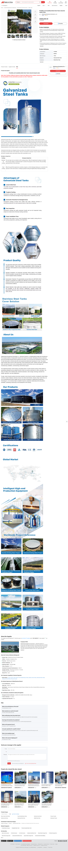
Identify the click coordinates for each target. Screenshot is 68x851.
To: (6, 751)
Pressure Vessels (14, 678)
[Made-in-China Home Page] (7, 2)
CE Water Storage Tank (53, 833)
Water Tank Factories (5, 833)
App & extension (54, 5)
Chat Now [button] (61, 23)
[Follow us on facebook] (58, 840)
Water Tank (30, 7)
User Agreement (40, 847)
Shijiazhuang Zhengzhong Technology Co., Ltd (49, 14)
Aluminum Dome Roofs (6, 678)
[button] (39, 2)
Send (9, 763)
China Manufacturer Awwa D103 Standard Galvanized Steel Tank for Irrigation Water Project (34, 785)
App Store (4, 840)
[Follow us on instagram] (61, 840)
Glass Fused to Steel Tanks (13, 677)
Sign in (66, 2)
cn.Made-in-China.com (44, 845)
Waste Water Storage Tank (42, 833)
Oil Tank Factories (14, 833)
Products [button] (18, 2)
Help (48, 5)
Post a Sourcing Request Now (30, 763)
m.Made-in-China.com (36, 845)
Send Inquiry (46, 23)
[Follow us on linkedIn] (66, 840)
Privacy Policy (50, 847)
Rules (66, 5)
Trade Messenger (18, 840)
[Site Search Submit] (43, 2)
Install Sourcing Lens (27, 840)
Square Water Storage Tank (28, 835)
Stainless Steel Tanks (32, 677)
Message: (5, 754)
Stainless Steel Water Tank (31, 833)
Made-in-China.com (29, 845)
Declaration (45, 847)
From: (6, 748)
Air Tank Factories (22, 833)
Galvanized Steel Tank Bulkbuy (40, 835)
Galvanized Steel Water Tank (17, 835)
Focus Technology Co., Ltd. (26, 847)
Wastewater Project (53, 818)
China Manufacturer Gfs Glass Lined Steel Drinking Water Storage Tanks (6, 785)
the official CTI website (26, 638)
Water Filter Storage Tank (6, 835)
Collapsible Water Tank (15, 828)
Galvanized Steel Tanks (41, 677)
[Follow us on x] (60, 840)
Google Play (10, 840)
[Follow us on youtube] (63, 840)
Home (2, 7)
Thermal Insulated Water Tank (26, 828)
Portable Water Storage (6, 828)
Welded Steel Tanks (37, 818)
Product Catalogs (16, 813)
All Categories (4, 5)
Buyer (44, 5)
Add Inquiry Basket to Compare (19, 39)
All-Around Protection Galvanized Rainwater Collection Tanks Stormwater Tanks (47, 785)
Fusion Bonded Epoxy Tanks (23, 677)
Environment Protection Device (22, 7)
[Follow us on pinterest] (64, 840)
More (2, 837)
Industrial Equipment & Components (10, 7)
